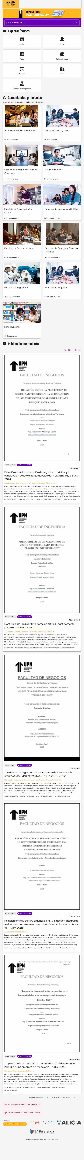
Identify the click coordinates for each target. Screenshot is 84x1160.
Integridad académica (68, 647)
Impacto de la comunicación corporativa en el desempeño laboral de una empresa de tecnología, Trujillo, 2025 (39, 1065)
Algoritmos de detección (52, 647)
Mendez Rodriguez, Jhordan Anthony (19, 780)
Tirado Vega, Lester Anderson (16, 631)
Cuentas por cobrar (33, 796)
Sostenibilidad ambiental (67, 948)
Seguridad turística (10, 499)
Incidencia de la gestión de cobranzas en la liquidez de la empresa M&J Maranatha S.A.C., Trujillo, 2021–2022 (38, 774)
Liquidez (22, 796)
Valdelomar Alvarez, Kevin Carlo (49, 780)
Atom (69, 350)
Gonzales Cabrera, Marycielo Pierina (19, 1071)
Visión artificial (8, 647)
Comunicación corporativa (12, 1087)
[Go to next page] (79, 1098)
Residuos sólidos (39, 948)
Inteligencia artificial (35, 647)
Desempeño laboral (29, 1087)
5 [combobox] (45, 1097)
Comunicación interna (43, 1087)
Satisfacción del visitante (26, 499)
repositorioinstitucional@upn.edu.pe (16, 1124)
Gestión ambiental (26, 948)
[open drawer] (79, 4)
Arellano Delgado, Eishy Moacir (44, 483)
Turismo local (57, 499)
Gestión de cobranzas (11, 796)
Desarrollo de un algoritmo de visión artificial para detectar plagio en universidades (39, 626)
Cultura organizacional (11, 948)
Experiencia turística (69, 499)
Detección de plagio (21, 647)
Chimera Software (52, 1139)
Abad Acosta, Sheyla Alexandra (17, 483)
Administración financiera (62, 796)
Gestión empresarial (52, 948)
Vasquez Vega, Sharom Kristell (42, 631)
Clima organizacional (11, 1090)
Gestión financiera (46, 796)
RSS (79, 350)
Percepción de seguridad (43, 499)
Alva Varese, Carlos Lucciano (16, 932)
